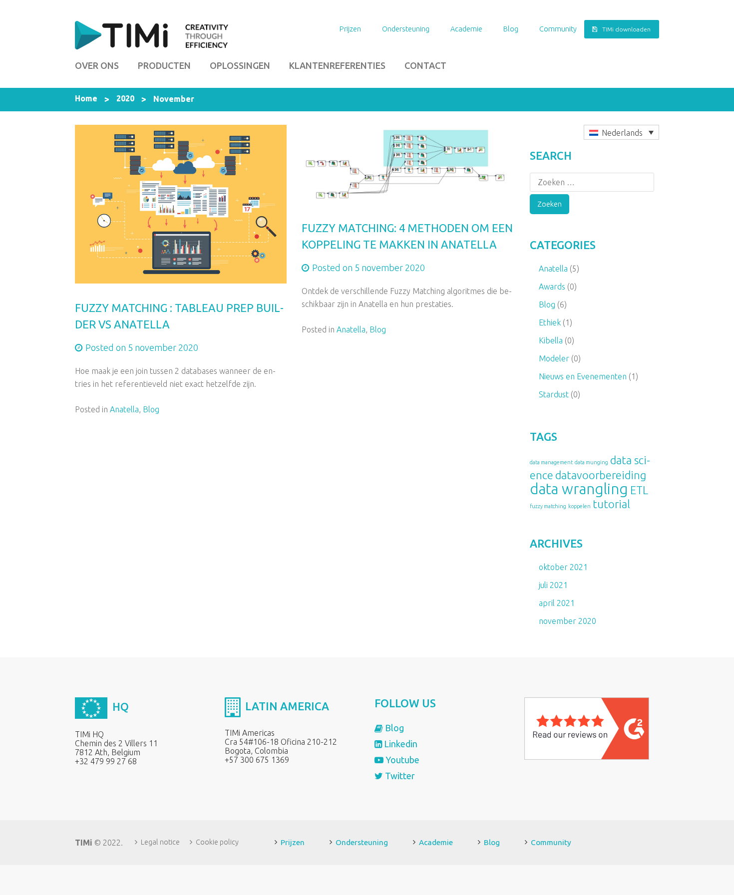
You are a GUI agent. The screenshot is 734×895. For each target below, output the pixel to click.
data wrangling (579, 489)
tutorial (611, 504)
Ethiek (550, 322)
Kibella (551, 340)
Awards (552, 286)
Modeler (554, 358)
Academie (466, 29)
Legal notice (160, 842)
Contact (425, 65)
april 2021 (557, 602)
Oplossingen (240, 65)
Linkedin (399, 744)
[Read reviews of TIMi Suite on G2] (586, 728)
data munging (591, 462)
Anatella (124, 409)
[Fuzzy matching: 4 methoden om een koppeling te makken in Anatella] (407, 163)
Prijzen (350, 29)
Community (558, 29)
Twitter (399, 776)
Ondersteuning (405, 29)
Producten (164, 65)
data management (551, 462)
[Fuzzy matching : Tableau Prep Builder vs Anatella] (181, 203)
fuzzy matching (548, 506)
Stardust (554, 394)
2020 (125, 98)
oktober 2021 (563, 567)
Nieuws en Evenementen (583, 376)
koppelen (579, 506)
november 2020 (567, 620)
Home (86, 98)
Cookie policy (217, 842)
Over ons (97, 65)
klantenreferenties (337, 65)
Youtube (401, 760)
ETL (639, 490)
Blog (510, 29)
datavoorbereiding (600, 475)
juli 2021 (553, 585)
